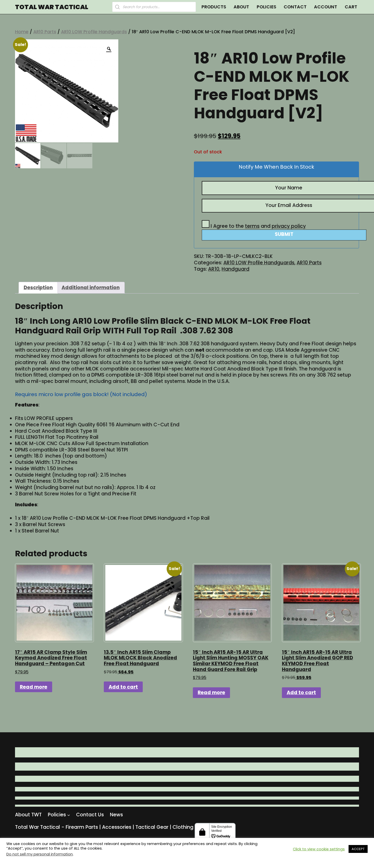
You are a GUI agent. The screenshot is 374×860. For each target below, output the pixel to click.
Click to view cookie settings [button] (319, 849)
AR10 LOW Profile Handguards (94, 32)
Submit (284, 234)
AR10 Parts (44, 32)
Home (21, 32)
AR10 (213, 269)
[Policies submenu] (68, 814)
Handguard (235, 269)
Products (214, 7)
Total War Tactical (51, 7)
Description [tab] (38, 287)
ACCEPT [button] (358, 849)
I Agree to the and (257, 226)
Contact (295, 7)
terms (252, 226)
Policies (266, 7)
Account (325, 7)
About (241, 7)
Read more (33, 687)
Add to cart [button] (123, 687)
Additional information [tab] (91, 287)
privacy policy (289, 226)
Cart (351, 7)
